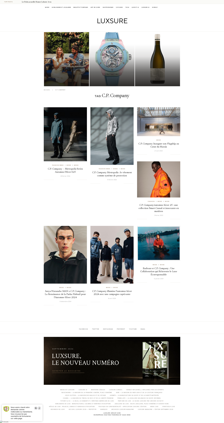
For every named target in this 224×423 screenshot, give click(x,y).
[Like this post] (55, 180)
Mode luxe (154, 406)
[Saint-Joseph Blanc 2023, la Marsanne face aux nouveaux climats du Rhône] (157, 59)
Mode (47, 7)
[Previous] (16, 2)
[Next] (19, 2)
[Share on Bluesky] (72, 180)
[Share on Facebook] (58, 180)
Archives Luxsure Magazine (122, 409)
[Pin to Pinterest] (63, 180)
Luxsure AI (145, 7)
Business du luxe (58, 409)
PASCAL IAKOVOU (55, 82)
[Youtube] (117, 28)
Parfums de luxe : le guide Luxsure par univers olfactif (141, 401)
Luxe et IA (135, 7)
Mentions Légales (98, 390)
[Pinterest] (113, 28)
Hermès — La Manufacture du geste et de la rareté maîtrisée (134, 395)
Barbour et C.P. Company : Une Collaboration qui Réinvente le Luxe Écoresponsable (158, 271)
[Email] (120, 28)
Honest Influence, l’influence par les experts (145, 390)
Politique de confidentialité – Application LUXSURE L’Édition (122, 406)
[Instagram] (110, 28)
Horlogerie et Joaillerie (61, 7)
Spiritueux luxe (168, 406)
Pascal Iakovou (146, 82)
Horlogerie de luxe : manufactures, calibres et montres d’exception (83, 404)
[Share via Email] (75, 180)
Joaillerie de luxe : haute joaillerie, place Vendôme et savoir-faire (142, 404)
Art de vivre (95, 7)
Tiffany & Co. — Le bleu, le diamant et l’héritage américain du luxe (87, 401)
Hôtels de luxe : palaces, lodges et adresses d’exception (72, 406)
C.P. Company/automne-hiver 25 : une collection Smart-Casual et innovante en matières (158, 208)
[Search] (179, 7)
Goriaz (155, 7)
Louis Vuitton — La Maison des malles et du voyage (85, 395)
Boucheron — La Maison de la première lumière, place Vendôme (87, 392)
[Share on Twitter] (60, 180)
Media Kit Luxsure (67, 390)
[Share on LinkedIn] (65, 180)
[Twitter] (107, 28)
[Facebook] (104, 28)
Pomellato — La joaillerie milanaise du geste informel (139, 398)
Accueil (47, 90)
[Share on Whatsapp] (67, 180)
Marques (103, 409)
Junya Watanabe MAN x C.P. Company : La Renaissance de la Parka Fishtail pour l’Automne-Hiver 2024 (65, 294)
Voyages (119, 7)
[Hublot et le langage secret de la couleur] (112, 59)
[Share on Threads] (70, 180)
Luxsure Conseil (115, 390)
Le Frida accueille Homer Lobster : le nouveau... (40, 2)
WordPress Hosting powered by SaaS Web (112, 415)
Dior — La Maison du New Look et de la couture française (139, 392)
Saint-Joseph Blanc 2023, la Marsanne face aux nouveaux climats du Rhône (153, 75)
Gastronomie (108, 7)
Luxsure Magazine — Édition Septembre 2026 (155, 409)
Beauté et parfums (81, 7)
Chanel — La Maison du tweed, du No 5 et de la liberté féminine (88, 398)
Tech (127, 7)
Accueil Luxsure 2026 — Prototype (82, 409)
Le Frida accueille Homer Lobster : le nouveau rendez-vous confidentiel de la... (65, 75)
